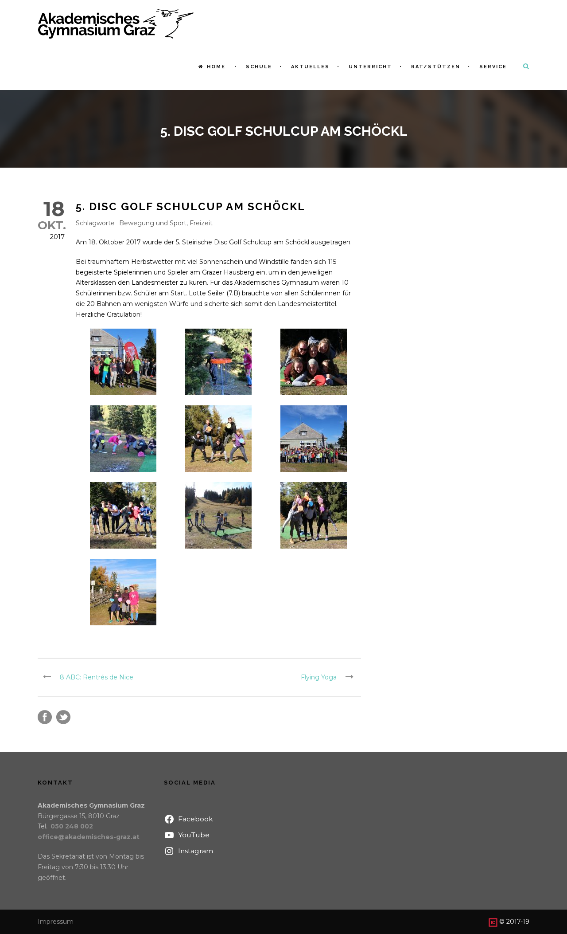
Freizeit (201, 223)
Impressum (56, 922)
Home (216, 67)
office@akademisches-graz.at (89, 837)
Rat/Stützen (435, 67)
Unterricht (370, 67)
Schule (259, 67)
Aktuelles (310, 67)
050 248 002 (71, 826)
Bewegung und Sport (152, 223)
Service (493, 67)
